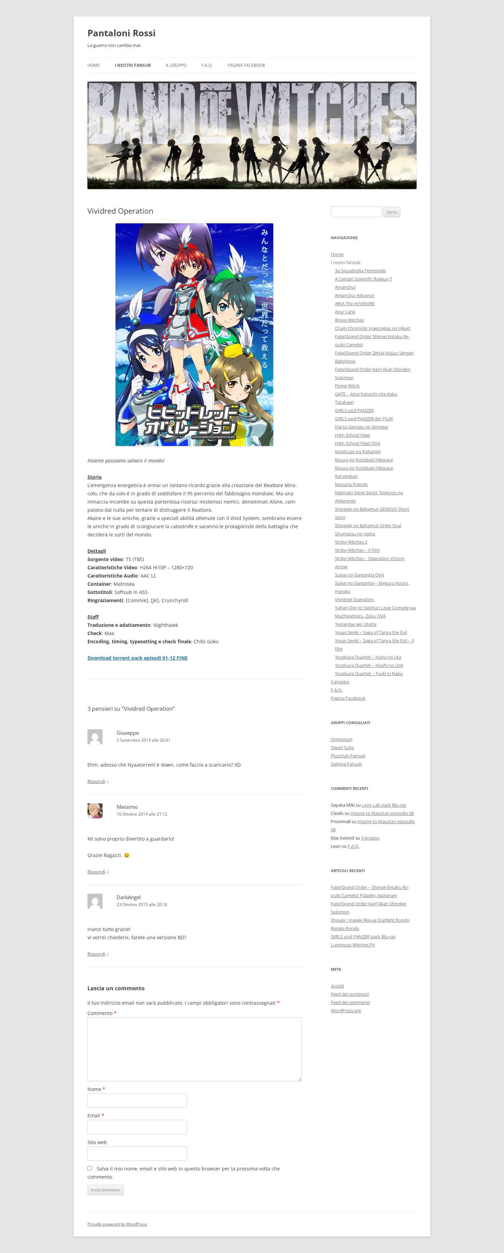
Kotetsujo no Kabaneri (358, 451)
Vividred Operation (354, 599)
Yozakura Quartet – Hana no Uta (368, 657)
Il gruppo (176, 65)
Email (95, 1115)
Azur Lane (345, 312)
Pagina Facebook (246, 65)
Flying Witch (347, 386)
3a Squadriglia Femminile (360, 271)
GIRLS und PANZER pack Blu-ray (363, 936)
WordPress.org (346, 1010)
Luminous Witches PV (353, 945)
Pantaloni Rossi (121, 33)
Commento (102, 1013)
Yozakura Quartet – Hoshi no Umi (369, 665)
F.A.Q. (207, 65)
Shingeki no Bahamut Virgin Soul (368, 525)
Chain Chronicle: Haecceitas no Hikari (372, 328)
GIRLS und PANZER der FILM (364, 418)
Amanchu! (345, 287)
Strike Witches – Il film (357, 550)
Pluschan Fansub (348, 756)
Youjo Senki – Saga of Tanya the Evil (371, 632)
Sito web (97, 1142)
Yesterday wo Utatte (355, 624)
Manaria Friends (351, 484)
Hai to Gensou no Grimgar (361, 427)
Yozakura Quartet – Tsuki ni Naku (369, 673)
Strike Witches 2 (351, 542)
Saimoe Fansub (346, 764)
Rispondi (96, 781)
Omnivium (341, 739)
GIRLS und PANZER (354, 410)
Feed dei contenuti (350, 994)
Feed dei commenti (350, 1002)
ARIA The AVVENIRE (355, 303)
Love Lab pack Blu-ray (384, 805)
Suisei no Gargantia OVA (359, 575)
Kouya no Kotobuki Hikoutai (364, 460)
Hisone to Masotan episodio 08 (382, 813)
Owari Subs (342, 747)
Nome (96, 1089)
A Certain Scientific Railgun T (363, 279)
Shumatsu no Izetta (355, 534)
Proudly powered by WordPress (117, 1224)
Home (93, 65)
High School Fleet (352, 435)
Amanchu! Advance (354, 295)
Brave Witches (349, 320)
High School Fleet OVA (357, 443)
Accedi (337, 986)
